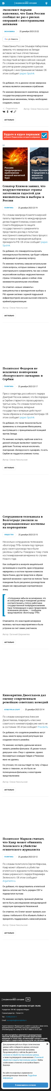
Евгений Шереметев (20, 634)
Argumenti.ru (9, 881)
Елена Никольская (40, 109)
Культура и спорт (12, 710)
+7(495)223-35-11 (11, 1017)
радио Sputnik (27, 73)
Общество (9, 535)
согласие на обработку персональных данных (21, 1055)
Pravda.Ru (43, 727)
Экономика (9, 31)
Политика (8, 208)
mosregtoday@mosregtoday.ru (17, 1020)
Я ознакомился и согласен (25, 1085)
